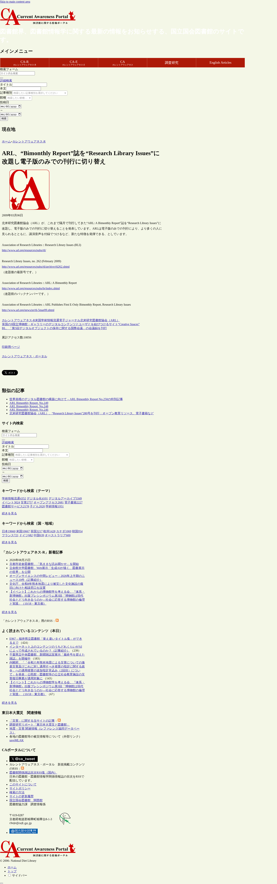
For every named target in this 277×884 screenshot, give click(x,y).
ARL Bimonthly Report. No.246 (28, 409)
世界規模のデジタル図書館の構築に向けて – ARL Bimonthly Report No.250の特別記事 (66, 399)
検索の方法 (16, 792)
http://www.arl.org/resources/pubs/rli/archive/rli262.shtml (36, 266)
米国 (38, 320)
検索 (4, 118)
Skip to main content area (15, 1)
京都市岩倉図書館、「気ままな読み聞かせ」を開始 (44, 564)
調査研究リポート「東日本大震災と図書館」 (39, 724)
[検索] (1, 78)
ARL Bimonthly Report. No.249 (28, 403)
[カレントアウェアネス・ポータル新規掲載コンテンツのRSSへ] (22, 768)
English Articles (220, 62)
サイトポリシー (20, 788)
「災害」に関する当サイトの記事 (32, 720)
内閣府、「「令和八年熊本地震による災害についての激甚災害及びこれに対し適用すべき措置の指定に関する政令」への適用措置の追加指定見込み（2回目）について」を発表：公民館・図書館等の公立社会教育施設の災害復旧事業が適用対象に (47, 670)
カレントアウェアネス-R (18, 320)
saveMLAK (16, 740)
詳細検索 (6, 80)
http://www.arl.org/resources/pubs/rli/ (24, 250)
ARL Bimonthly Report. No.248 (28, 406)
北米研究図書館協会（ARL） (100, 320)
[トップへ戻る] (1, 883)
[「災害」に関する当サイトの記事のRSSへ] (59, 720)
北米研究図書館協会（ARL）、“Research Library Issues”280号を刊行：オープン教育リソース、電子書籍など (81, 413)
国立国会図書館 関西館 (26, 800)
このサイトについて (23, 784)
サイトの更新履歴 (21, 796)
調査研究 (171, 63)
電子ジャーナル (69, 320)
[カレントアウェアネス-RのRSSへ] (57, 620)
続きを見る (9, 513)
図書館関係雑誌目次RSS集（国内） (33, 772)
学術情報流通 (50, 320)
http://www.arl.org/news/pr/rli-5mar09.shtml (28, 310)
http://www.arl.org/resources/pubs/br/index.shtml (31, 288)
